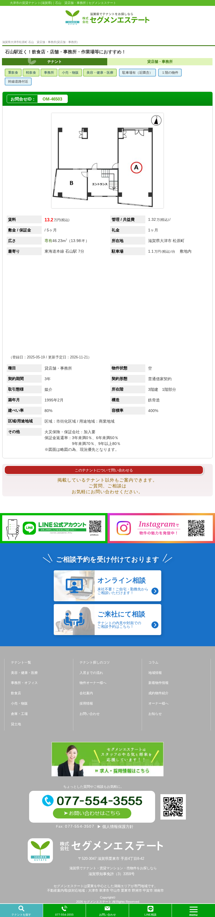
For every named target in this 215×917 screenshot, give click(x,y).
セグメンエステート (97, 901)
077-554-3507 (79, 826)
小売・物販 (70, 73)
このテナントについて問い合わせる (104, 470)
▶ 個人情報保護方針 (115, 826)
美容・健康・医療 (100, 73)
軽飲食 (31, 73)
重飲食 (13, 73)
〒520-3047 (111, 858)
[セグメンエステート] (107, 17)
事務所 (49, 73)
